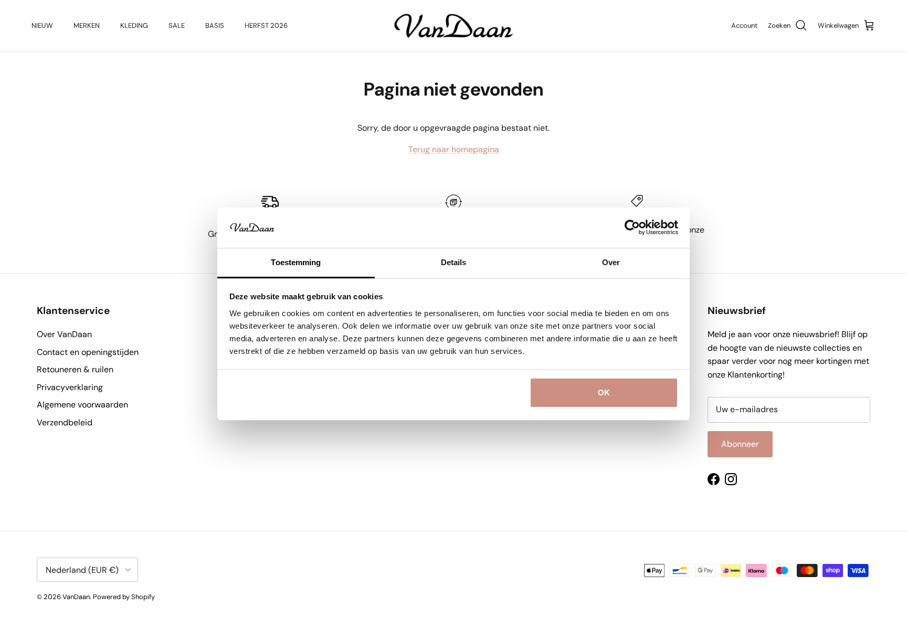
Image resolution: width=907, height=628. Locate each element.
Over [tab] (611, 262)
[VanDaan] (453, 26)
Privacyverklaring (70, 387)
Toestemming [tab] (296, 262)
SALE (176, 25)
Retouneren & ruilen (75, 369)
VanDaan (76, 596)
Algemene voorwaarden (82, 404)
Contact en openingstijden (88, 352)
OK (604, 392)
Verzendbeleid (64, 422)
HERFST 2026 (266, 25)
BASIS (214, 25)
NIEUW (42, 25)
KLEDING (134, 25)
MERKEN (86, 25)
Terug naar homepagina (453, 149)
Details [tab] (454, 262)
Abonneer (740, 443)
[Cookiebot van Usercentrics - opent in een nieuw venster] (632, 227)
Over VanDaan (64, 334)
